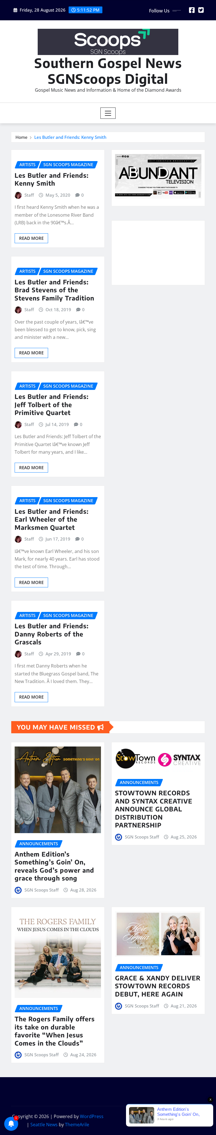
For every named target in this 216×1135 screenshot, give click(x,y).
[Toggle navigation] (108, 113)
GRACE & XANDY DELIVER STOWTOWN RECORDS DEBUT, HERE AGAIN (158, 986)
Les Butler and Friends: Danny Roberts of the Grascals (52, 634)
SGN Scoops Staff (41, 890)
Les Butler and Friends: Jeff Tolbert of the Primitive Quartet (52, 404)
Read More (31, 238)
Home (21, 137)
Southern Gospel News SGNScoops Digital (108, 70)
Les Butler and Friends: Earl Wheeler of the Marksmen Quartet (52, 519)
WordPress (92, 1116)
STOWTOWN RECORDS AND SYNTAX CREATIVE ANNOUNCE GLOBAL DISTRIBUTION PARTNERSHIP (153, 809)
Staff (29, 195)
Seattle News (44, 1124)
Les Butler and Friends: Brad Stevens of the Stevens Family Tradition (54, 290)
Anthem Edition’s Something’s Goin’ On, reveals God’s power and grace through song (54, 866)
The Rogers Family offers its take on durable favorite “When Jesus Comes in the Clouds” (55, 1031)
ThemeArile (77, 1124)
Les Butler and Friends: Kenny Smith (70, 137)
